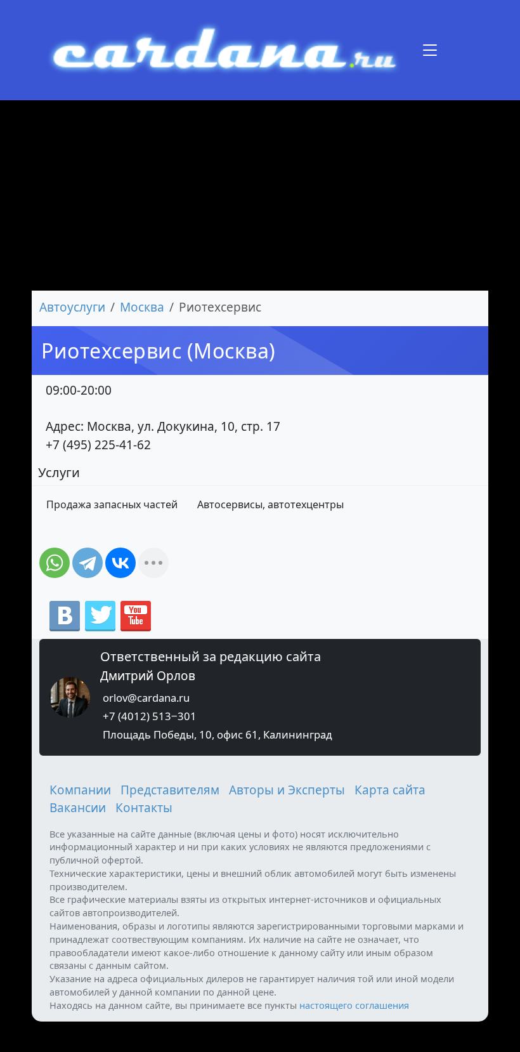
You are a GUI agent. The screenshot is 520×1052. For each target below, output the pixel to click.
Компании (80, 790)
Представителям (169, 790)
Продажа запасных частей (112, 504)
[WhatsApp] (54, 563)
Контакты (143, 807)
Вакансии (77, 807)
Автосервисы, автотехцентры (270, 504)
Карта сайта (390, 790)
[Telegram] (87, 563)
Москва (142, 307)
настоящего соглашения (354, 1005)
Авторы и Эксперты (287, 790)
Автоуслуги (72, 307)
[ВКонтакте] (120, 563)
